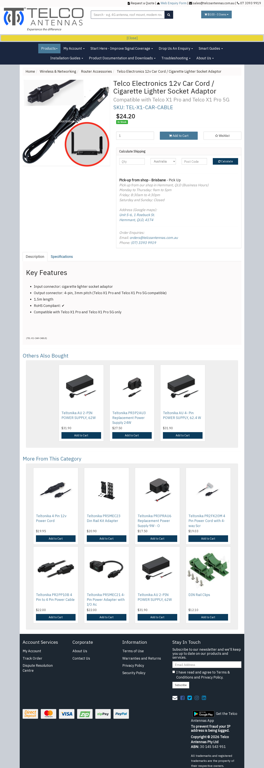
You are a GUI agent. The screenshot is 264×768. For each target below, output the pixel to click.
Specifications (62, 256)
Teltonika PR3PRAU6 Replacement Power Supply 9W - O (154, 521)
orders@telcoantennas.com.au (154, 237)
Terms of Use (133, 651)
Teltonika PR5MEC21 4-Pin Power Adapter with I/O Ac (106, 600)
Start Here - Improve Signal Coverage (120, 48)
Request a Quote (142, 3)
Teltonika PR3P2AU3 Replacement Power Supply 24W (129, 418)
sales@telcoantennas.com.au (213, 3)
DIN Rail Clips (199, 595)
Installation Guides (65, 58)
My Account (73, 48)
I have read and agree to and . (203, 674)
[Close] (132, 38)
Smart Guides (210, 48)
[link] (182, 697)
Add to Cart (180, 136)
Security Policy (133, 673)
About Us (204, 58)
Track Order (32, 658)
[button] (222, 136)
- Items (217, 14)
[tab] (35, 256)
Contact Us (81, 658)
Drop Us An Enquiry (175, 48)
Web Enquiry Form (174, 3)
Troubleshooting (175, 58)
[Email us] (174, 697)
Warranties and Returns (141, 658)
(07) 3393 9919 (143, 242)
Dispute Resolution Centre (38, 668)
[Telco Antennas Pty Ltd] (44, 16)
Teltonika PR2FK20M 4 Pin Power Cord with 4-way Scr (206, 521)
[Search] (168, 15)
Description (35, 256)
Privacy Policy (133, 665)
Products (48, 48)
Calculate (227, 161)
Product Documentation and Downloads (121, 58)
